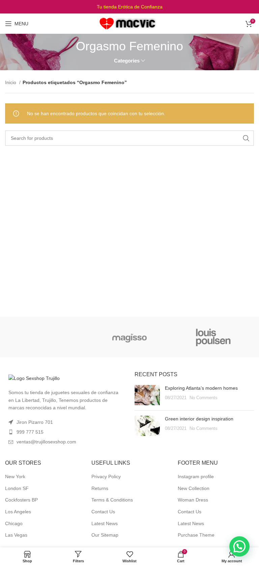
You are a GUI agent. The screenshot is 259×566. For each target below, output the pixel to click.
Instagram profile (196, 476)
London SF (17, 488)
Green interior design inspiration (199, 418)
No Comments (204, 397)
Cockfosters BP (21, 500)
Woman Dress (193, 500)
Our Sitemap (104, 535)
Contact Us (103, 511)
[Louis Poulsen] (213, 337)
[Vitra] (45, 337)
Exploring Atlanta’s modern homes (201, 388)
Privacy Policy (106, 476)
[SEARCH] (246, 138)
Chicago (14, 523)
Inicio (11, 82)
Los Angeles (18, 511)
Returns (99, 488)
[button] (239, 546)
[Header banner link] (129, 7)
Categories (127, 60)
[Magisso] (129, 337)
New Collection (193, 488)
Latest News (104, 523)
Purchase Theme (196, 535)
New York (15, 476)
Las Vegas (16, 535)
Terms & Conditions (112, 500)
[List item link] (64, 432)
